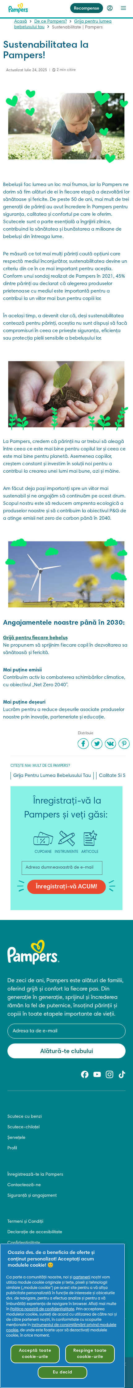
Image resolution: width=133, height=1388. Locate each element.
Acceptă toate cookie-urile (35, 1353)
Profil (12, 1148)
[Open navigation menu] (123, 8)
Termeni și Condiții (25, 1222)
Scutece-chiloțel (23, 1127)
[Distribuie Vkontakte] (110, 743)
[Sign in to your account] (110, 8)
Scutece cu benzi (24, 1117)
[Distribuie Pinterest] (124, 743)
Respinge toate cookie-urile (90, 1353)
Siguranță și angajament (32, 1196)
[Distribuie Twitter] (97, 743)
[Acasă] (18, 8)
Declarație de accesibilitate (34, 1232)
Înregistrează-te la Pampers (35, 1175)
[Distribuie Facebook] (83, 743)
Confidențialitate (23, 1243)
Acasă (20, 22)
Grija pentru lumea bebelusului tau (52, 775)
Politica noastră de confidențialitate (42, 1309)
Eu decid (62, 1372)
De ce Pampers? (50, 22)
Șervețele (16, 1138)
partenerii (81, 1277)
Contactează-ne (24, 1185)
